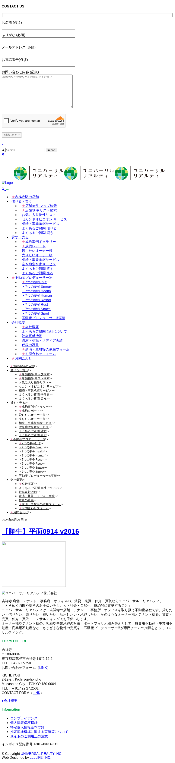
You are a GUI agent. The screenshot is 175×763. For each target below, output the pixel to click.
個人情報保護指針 (24, 723)
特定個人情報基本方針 (27, 727)
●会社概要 (10, 701)
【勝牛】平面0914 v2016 (40, 531)
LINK (43, 667)
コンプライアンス (24, 718)
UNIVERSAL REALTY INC (41, 754)
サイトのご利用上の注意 (29, 736)
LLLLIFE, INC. (40, 757)
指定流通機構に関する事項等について (39, 732)
